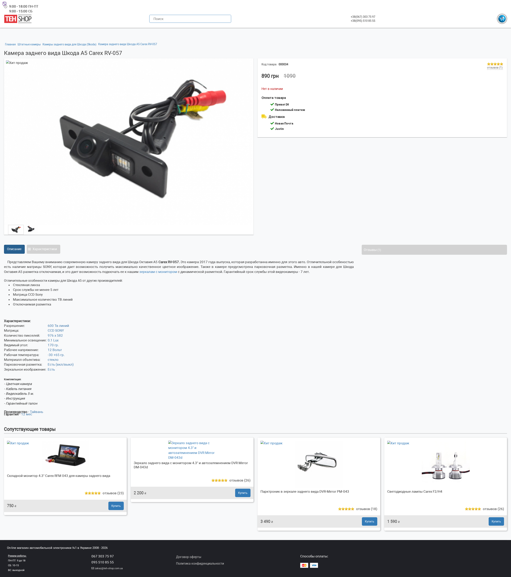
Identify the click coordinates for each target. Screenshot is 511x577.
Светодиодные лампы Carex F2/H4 (414, 491)
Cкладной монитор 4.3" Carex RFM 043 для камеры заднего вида (58, 476)
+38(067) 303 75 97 (363, 16)
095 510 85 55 (102, 562)
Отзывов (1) (495, 67)
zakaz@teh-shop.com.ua (109, 568)
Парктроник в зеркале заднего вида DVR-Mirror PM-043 (304, 491)
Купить (116, 505)
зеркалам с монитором (158, 272)
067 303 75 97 (102, 556)
